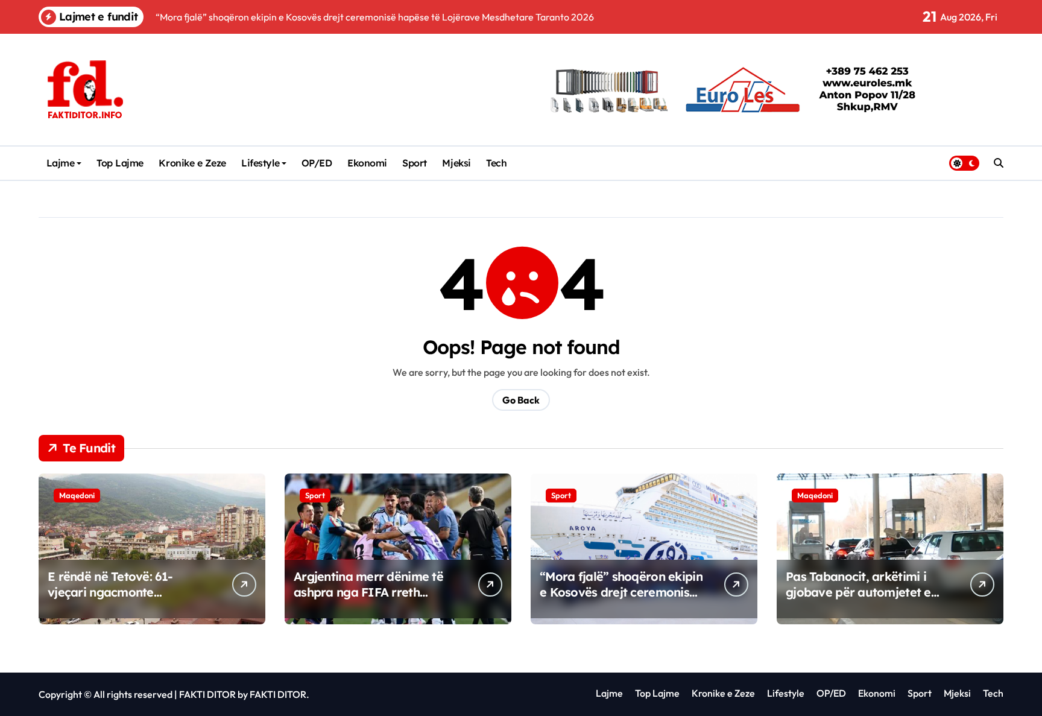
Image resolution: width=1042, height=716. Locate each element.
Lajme (60, 163)
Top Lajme (120, 163)
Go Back (521, 400)
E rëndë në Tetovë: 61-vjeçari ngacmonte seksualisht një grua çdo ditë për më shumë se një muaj (129, 600)
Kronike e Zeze (192, 163)
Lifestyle (260, 163)
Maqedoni (77, 495)
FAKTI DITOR (207, 694)
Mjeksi (456, 163)
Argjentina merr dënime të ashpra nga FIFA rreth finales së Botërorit (368, 592)
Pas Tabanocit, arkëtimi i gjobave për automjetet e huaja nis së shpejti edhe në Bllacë (863, 600)
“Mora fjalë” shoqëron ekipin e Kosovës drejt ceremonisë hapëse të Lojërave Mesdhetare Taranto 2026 (621, 600)
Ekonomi (367, 163)
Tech (496, 163)
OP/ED (317, 163)
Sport (414, 163)
